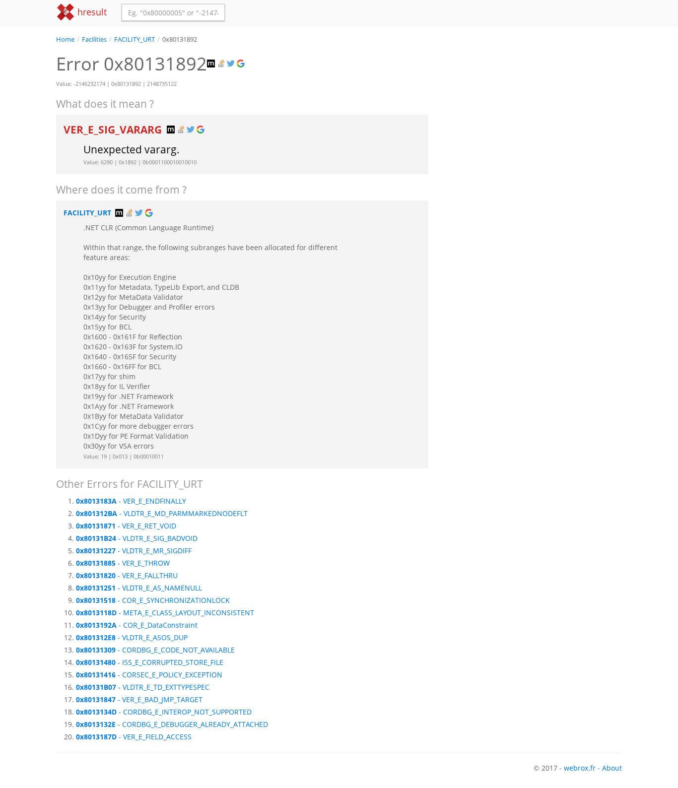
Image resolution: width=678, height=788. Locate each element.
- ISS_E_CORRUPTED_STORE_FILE (149, 662)
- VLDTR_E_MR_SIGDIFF (134, 550)
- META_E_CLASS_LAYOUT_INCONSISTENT (165, 612)
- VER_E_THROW (123, 563)
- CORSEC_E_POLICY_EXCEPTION (149, 674)
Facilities (94, 39)
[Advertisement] (532, 113)
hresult (91, 12)
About (612, 768)
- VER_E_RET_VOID (126, 525)
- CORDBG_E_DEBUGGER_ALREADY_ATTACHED (172, 724)
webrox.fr (580, 768)
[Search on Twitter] (232, 64)
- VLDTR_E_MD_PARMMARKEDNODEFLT (162, 513)
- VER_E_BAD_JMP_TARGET (139, 699)
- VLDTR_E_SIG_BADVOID (137, 538)
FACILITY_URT (134, 39)
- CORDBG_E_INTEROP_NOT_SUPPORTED (164, 712)
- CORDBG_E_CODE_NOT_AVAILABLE (155, 650)
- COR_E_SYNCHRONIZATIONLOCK (153, 600)
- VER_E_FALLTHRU (127, 575)
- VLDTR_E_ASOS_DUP (132, 637)
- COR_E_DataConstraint (137, 625)
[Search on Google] (242, 64)
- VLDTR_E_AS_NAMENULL (139, 587)
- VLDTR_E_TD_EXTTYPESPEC (142, 687)
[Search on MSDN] (212, 64)
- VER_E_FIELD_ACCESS (134, 736)
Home (65, 39)
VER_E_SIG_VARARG (114, 129)
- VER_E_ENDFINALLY (131, 501)
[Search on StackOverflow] (222, 64)
